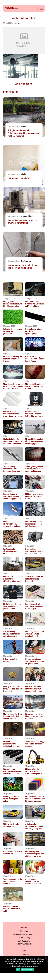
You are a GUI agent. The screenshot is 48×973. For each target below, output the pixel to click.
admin (17, 23)
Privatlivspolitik (27, 969)
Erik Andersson (26, 261)
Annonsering (24, 954)
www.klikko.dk (26, 944)
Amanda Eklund (27, 216)
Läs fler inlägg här (24, 83)
